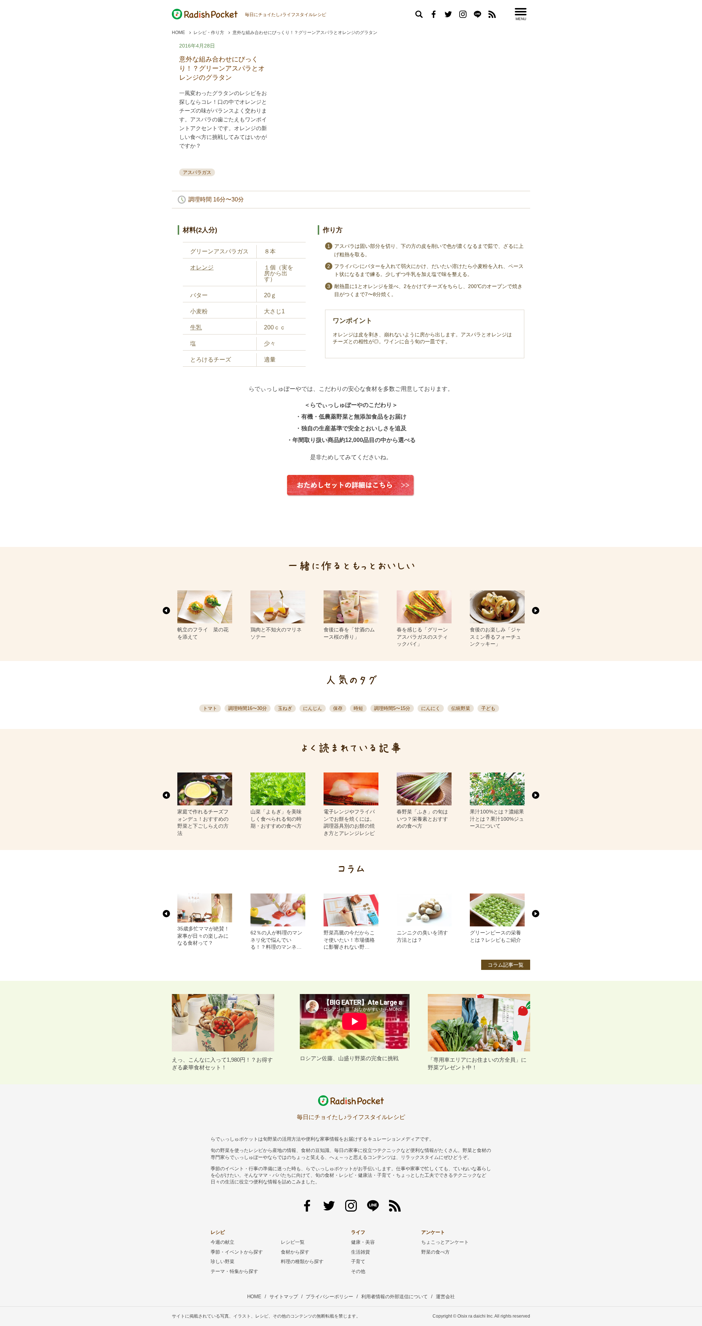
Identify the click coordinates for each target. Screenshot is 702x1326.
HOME (178, 32)
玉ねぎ (285, 708)
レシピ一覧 (293, 1242)
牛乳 (196, 327)
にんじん (312, 708)
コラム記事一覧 (506, 965)
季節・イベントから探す (237, 1252)
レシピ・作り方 (208, 32)
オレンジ (202, 267)
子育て (358, 1261)
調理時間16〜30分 (247, 708)
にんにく (430, 708)
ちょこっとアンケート (445, 1242)
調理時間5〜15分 (392, 708)
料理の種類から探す (302, 1261)
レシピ (218, 1232)
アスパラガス (197, 172)
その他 (358, 1271)
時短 (358, 708)
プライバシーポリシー (329, 1296)
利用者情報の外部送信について (394, 1296)
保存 (338, 708)
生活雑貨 (360, 1252)
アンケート (433, 1232)
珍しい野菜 (222, 1261)
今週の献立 (222, 1242)
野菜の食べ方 (435, 1252)
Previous (166, 610)
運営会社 (445, 1296)
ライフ (358, 1232)
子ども (488, 708)
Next (535, 610)
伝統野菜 (460, 708)
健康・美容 (363, 1242)
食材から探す (295, 1252)
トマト (210, 708)
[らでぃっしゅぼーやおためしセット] (351, 502)
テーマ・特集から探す (234, 1271)
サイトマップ (283, 1296)
